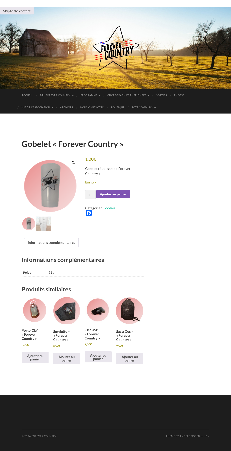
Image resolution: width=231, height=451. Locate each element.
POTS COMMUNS (142, 107)
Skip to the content (16, 11)
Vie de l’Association (36, 107)
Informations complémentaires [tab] (51, 242)
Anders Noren (190, 436)
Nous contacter (92, 107)
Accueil (27, 95)
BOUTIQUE (118, 107)
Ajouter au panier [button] (35, 357)
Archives (66, 107)
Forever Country (44, 436)
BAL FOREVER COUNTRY (55, 95)
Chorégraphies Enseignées (126, 95)
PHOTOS (179, 95)
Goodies (109, 208)
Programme (88, 95)
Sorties (161, 95)
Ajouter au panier (113, 194)
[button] (73, 162)
